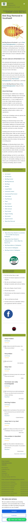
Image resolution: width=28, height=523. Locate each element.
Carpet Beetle (8, 189)
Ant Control (7, 174)
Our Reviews (7, 340)
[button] (16, 519)
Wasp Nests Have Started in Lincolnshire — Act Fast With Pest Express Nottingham (15, 234)
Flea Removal (8, 199)
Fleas (6, 201)
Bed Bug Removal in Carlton (8, 491)
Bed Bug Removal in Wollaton (8, 495)
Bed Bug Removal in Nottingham (8, 482)
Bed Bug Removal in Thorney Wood (9, 483)
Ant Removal (8, 176)
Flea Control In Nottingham (11, 247)
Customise (14, 515)
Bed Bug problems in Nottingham (13, 245)
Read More (7, 396)
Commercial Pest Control (11, 194)
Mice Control (8, 203)
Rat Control (7, 216)
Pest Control (8, 211)
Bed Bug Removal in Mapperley (8, 485)
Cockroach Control (9, 191)
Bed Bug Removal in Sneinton (8, 489)
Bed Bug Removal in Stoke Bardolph (9, 493)
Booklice (7, 186)
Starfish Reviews (23, 453)
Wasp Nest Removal (10, 221)
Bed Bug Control (9, 179)
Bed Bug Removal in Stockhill (8, 487)
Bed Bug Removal (9, 181)
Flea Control (8, 196)
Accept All (14, 511)
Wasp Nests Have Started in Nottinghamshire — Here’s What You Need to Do (14, 240)
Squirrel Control (9, 218)
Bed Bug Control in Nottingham (12, 250)
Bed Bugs (7, 184)
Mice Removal (8, 206)
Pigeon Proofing (9, 213)
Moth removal (8, 208)
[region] (14, 509)
